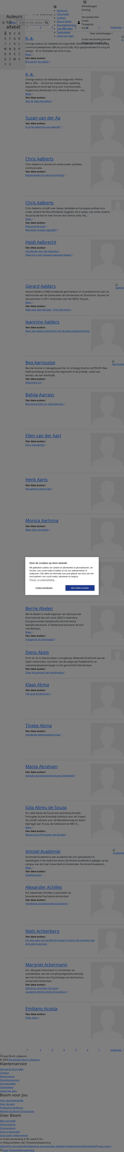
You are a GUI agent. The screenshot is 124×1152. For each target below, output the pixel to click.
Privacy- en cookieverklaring (41, 580)
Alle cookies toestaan (80, 588)
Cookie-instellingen (44, 588)
